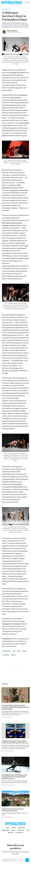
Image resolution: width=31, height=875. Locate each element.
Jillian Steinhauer (12, 31)
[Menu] (28, 2)
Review (14, 655)
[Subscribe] (27, 860)
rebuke (4, 135)
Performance (6, 9)
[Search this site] (26, 2)
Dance (25, 651)
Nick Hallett (17, 484)
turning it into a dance (18, 72)
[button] (21, 827)
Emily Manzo (18, 487)
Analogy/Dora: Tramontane (11, 624)
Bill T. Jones (15, 97)
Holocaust (6, 655)
